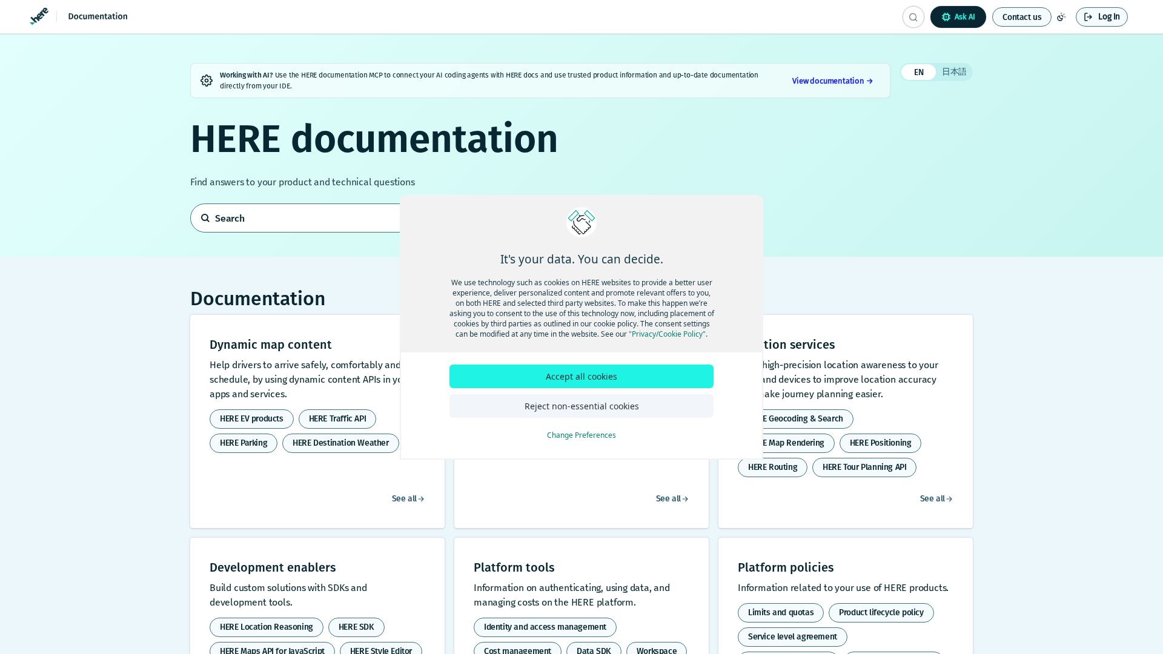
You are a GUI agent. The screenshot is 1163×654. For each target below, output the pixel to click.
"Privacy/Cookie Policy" (667, 334)
